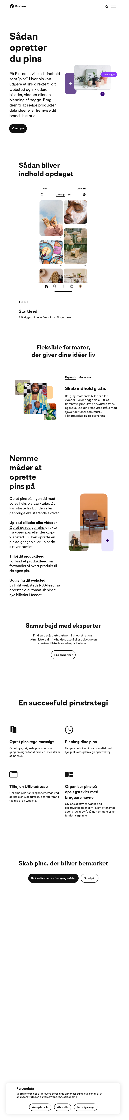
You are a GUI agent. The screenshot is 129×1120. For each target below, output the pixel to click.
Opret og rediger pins (27, 527)
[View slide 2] (25, 302)
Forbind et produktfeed (28, 561)
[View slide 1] (22, 302)
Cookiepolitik (69, 1096)
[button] (70, 377)
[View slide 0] (19, 302)
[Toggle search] (106, 6)
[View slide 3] (27, 302)
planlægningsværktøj (96, 752)
